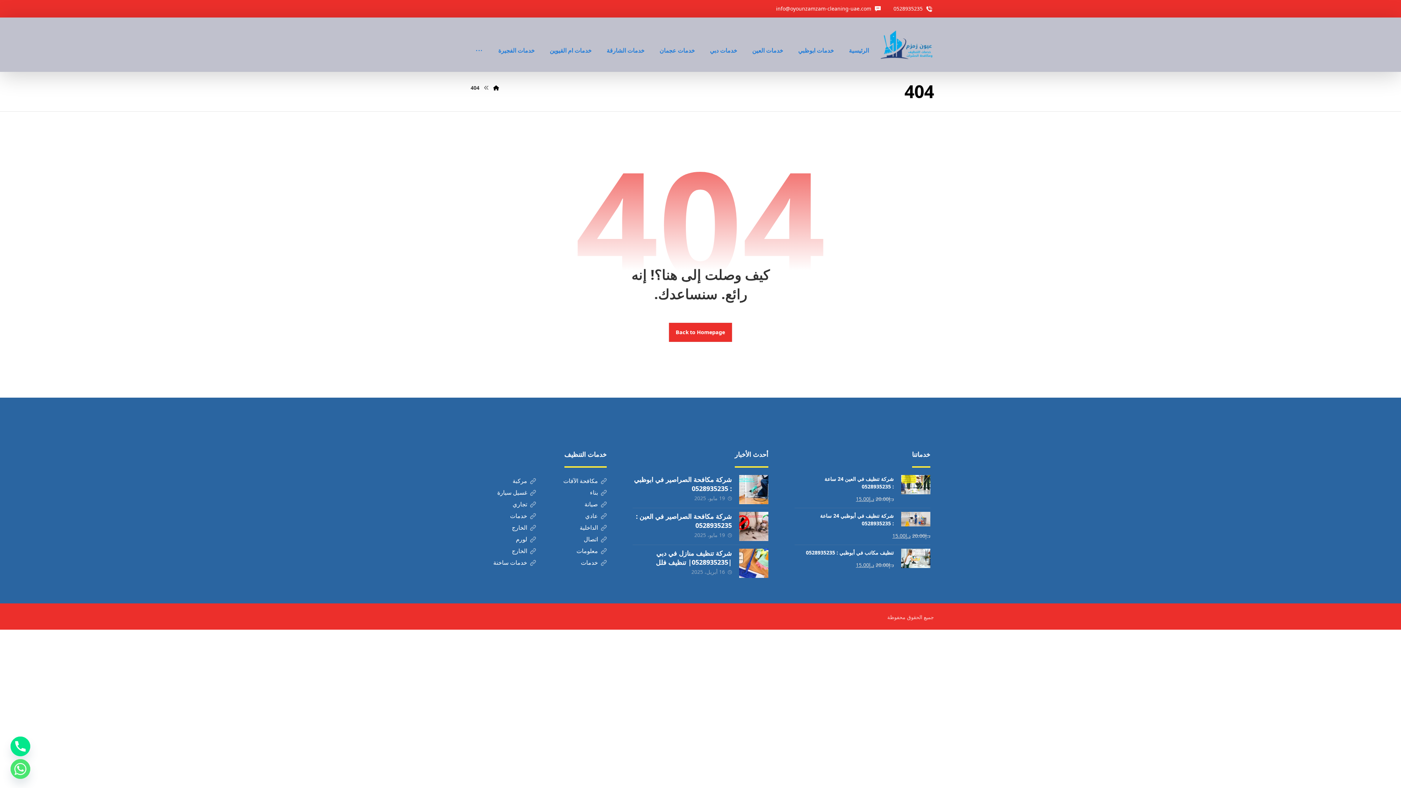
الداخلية (589, 528)
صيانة (591, 504)
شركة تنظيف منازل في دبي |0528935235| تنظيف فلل (694, 558)
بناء (594, 492)
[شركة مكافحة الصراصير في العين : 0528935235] (753, 526)
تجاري (520, 504)
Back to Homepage (700, 332)
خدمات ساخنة (510, 563)
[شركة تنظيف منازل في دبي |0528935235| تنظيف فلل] (753, 563)
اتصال (591, 539)
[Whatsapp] (20, 769)
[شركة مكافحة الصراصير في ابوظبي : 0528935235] (753, 489)
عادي (591, 516)
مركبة (520, 481)
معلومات (587, 551)
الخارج (519, 528)
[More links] (479, 40)
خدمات (518, 516)
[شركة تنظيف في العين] (907, 44)
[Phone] (20, 746)
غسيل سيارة (512, 492)
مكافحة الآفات (580, 481)
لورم (521, 539)
